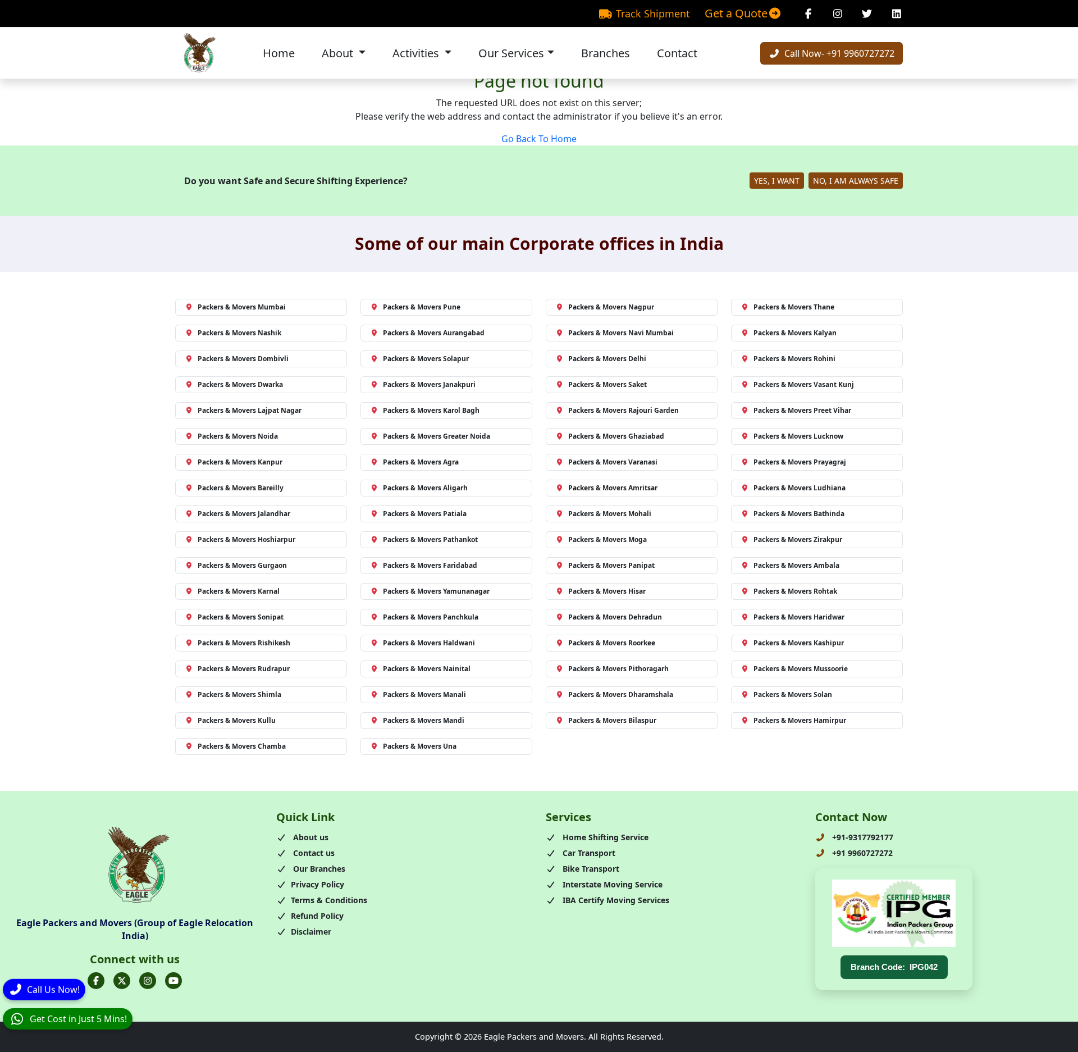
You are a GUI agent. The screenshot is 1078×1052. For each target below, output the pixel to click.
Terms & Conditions (329, 900)
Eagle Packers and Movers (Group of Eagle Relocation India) (134, 929)
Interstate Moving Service (611, 884)
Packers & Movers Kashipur (798, 643)
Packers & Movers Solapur (426, 358)
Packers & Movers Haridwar (798, 617)
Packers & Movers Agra (421, 462)
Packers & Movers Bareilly (241, 488)
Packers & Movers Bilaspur (612, 720)
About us (309, 837)
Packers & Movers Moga (607, 539)
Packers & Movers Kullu (237, 720)
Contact (677, 53)
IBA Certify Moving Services (614, 900)
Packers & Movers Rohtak (795, 591)
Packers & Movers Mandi (423, 720)
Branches (605, 53)
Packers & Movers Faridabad (430, 565)
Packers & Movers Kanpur (240, 462)
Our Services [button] (511, 53)
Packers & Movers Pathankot (430, 539)
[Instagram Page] (838, 13)
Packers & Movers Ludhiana (799, 488)
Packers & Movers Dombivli (243, 358)
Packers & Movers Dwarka (240, 384)
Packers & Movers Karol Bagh (431, 410)
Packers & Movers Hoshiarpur (246, 539)
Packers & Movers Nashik (239, 333)
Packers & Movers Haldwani (429, 643)
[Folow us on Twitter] (121, 980)
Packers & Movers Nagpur (611, 307)
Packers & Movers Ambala (796, 565)
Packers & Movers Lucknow (798, 436)
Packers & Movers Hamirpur (799, 720)
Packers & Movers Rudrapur (244, 668)
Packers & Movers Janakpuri (429, 384)
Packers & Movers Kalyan (795, 333)
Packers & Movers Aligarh (425, 488)
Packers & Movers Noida (238, 436)
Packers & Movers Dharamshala (620, 694)
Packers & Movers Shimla (239, 694)
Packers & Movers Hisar (607, 591)
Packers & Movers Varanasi (612, 462)
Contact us (313, 853)
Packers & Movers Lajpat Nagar (250, 410)
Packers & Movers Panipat (611, 565)
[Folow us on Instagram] (147, 980)
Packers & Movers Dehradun (615, 617)
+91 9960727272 (861, 853)
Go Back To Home (539, 139)
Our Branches (318, 868)
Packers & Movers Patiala (425, 513)
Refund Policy (317, 915)
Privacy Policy (317, 884)
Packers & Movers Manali (424, 694)
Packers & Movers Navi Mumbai (621, 333)
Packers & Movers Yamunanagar (436, 591)
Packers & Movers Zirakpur (797, 539)
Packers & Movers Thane (793, 307)
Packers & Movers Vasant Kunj (803, 384)
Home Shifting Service (604, 837)
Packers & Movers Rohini (794, 358)
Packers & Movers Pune (421, 307)
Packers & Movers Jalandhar (244, 513)
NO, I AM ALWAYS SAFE (855, 180)
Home (279, 53)
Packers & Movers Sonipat (241, 617)
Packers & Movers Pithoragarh (618, 668)
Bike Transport (589, 868)
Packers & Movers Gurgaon (242, 565)
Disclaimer (311, 931)
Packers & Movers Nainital (427, 668)
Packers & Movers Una (419, 746)
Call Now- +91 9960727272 (838, 53)
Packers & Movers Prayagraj (799, 462)
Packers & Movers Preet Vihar (802, 410)
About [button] (339, 53)
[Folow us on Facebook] (96, 980)
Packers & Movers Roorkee (611, 643)
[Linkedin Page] (896, 13)
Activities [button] (417, 53)
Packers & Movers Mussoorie (800, 668)
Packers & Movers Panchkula (430, 617)
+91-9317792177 (861, 837)
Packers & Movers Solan (792, 694)
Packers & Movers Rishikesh (244, 643)
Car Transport (587, 853)
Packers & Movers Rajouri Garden (623, 410)
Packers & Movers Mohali (609, 513)
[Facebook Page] (808, 13)
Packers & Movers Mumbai (242, 307)
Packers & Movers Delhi (607, 358)
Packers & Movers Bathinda (798, 513)
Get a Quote (736, 13)
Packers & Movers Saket (607, 384)
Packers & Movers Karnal (239, 591)
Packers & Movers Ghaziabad (616, 436)
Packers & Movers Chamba (242, 746)
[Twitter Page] (867, 13)
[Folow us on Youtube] (173, 980)
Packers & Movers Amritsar (612, 488)
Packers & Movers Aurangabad (434, 333)
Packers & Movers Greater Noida (436, 436)
